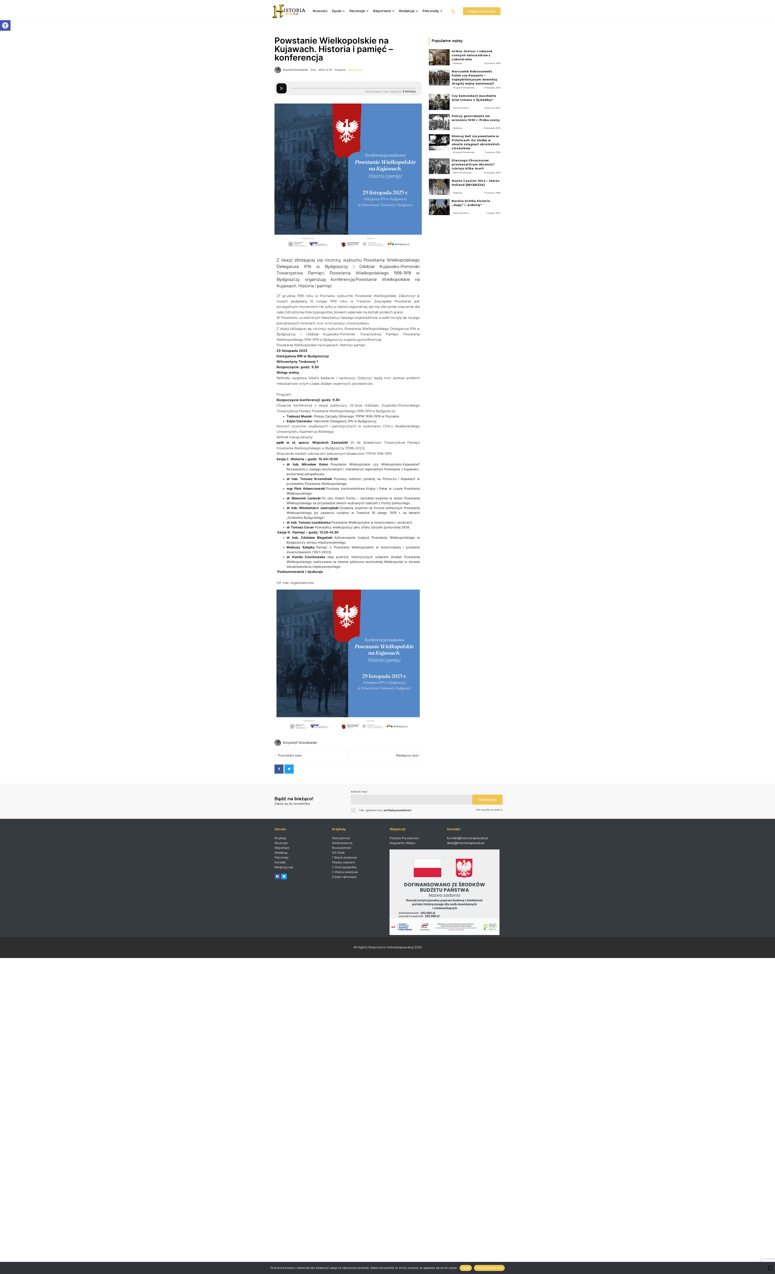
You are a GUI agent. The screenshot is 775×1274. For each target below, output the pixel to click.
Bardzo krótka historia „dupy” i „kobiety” (471, 203)
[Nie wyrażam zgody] (770, 1268)
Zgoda (466, 1267)
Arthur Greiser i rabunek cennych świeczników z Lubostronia (472, 55)
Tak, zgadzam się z (385, 810)
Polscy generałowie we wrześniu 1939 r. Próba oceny (476, 118)
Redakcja (457, 63)
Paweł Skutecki (461, 108)
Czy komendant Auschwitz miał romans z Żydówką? (474, 98)
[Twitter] (284, 876)
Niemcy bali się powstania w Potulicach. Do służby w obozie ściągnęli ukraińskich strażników (475, 142)
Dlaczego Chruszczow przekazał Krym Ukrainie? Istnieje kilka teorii (473, 164)
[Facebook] (277, 876)
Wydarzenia (355, 69)
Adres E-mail (359, 791)
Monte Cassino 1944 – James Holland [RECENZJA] (476, 183)
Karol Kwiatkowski (462, 172)
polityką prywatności (398, 810)
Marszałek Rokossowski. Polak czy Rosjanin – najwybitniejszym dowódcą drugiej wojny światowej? (474, 77)
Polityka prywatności (489, 1267)
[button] (5, 25)
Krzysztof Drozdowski (463, 87)
